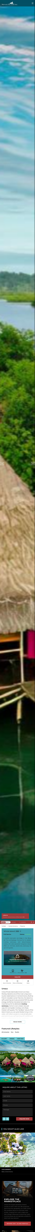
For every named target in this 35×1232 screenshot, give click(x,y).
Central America (11, 917)
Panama (5, 917)
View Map (20, 1038)
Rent (8, 922)
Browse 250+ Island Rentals (17, 1223)
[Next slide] (33, 1151)
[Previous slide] (2, 1151)
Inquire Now (24, 1119)
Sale (3, 922)
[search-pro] (31, 922)
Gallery (4, 1038)
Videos (12, 1038)
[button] (2, 1056)
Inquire (17, 977)
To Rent (4, 926)
